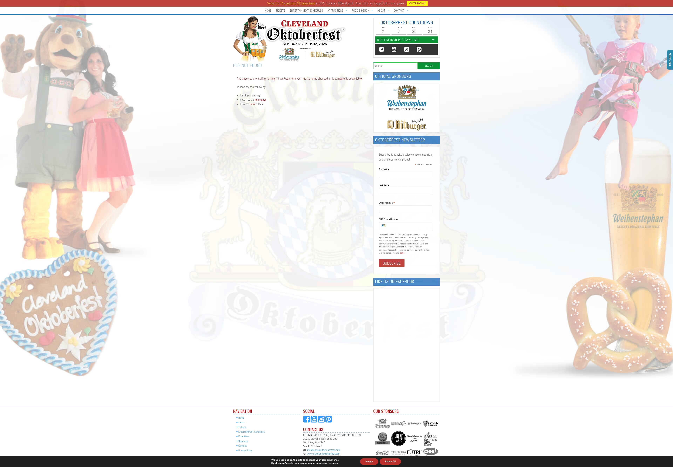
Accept (369, 461)
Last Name (384, 185)
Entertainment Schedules (306, 10)
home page (260, 99)
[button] (381, 49)
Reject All (390, 461)
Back (252, 104)
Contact (242, 446)
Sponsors (243, 441)
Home (268, 10)
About (241, 422)
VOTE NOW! (417, 3)
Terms (401, 253)
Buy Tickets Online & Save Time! (398, 40)
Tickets (280, 10)
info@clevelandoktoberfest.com (323, 450)
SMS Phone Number (388, 219)
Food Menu (244, 436)
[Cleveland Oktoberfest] (290, 39)
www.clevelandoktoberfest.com (323, 453)
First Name (384, 169)
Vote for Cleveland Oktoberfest (291, 3)
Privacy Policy (245, 450)
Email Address (387, 203)
